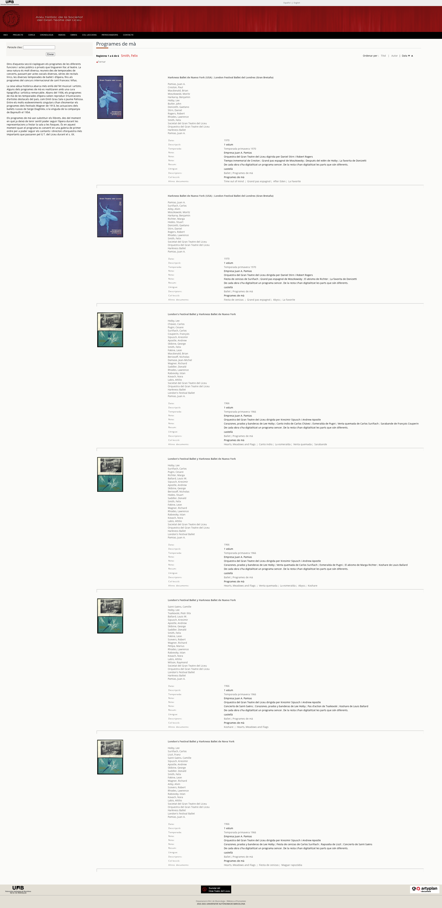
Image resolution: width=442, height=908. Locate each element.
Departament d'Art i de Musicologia (210, 901)
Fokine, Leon (175, 350)
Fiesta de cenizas (234, 299)
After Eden (279, 181)
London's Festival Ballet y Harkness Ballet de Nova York (201, 741)
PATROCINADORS (110, 35)
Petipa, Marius (176, 646)
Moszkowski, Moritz (179, 93)
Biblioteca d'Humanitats (236, 901)
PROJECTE (18, 35)
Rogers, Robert (176, 113)
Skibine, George (177, 343)
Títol (383, 55)
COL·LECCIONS (89, 35)
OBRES (73, 35)
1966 (226, 403)
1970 (226, 140)
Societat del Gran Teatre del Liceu (187, 123)
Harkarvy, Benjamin (179, 97)
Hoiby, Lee (174, 100)
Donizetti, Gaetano (178, 107)
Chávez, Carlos (176, 324)
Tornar (102, 61)
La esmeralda (283, 444)
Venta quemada (302, 444)
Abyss (276, 299)
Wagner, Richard (177, 363)
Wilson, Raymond (178, 662)
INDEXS (61, 35)
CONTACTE (128, 35)
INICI (5, 35)
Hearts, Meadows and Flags (240, 444)
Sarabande (320, 444)
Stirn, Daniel (175, 110)
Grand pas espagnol (259, 181)
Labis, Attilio (175, 379)
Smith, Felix (174, 120)
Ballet (227, 173)
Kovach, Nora (175, 376)
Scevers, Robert (177, 639)
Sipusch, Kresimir (178, 337)
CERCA (31, 35)
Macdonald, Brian (178, 90)
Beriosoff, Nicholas (178, 356)
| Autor (393, 55)
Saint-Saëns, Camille (179, 606)
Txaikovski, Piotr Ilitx (179, 613)
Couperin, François (178, 333)
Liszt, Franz (174, 754)
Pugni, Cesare (176, 327)
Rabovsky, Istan (176, 373)
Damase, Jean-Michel (180, 360)
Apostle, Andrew (177, 340)
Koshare (312, 585)
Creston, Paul (175, 87)
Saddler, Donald (177, 366)
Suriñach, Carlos (177, 205)
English (297, 2)
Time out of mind (234, 181)
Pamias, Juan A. (176, 84)
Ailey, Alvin (174, 209)
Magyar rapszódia (291, 865)
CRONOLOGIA (46, 35)
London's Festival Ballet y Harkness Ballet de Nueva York (202, 314)
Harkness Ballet (177, 129)
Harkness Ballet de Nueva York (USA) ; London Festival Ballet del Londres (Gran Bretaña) (220, 77)
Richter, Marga (176, 218)
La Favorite (294, 181)
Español (287, 2)
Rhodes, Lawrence (178, 116)
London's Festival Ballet (181, 392)
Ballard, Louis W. (177, 478)
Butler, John (174, 103)
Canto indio (265, 444)
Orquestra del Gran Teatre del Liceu (189, 126)
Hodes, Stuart (175, 222)
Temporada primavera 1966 (240, 411)
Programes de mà (242, 173)
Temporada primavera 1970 (240, 148)
